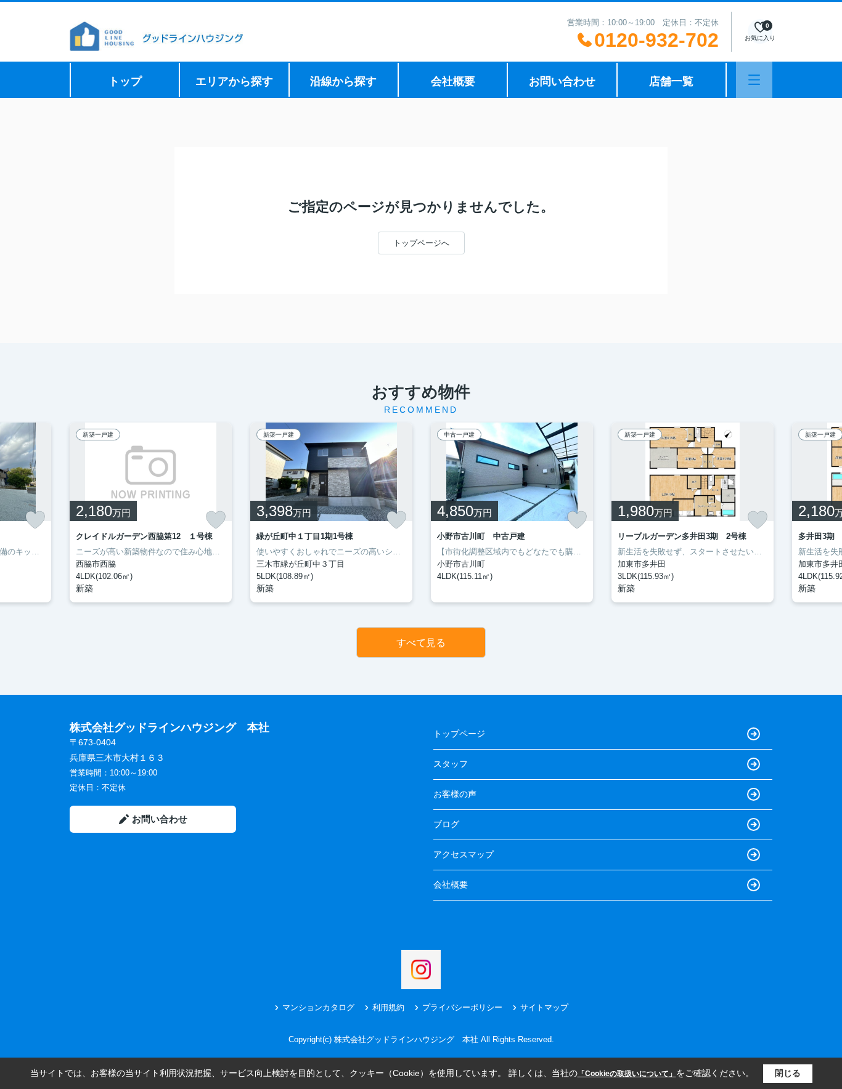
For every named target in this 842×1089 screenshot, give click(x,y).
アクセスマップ (463, 854)
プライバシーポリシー (462, 1007)
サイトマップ (544, 1007)
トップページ (459, 734)
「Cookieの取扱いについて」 (627, 1073)
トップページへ (421, 243)
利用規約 (388, 1007)
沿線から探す (343, 81)
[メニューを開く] (754, 80)
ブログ (446, 824)
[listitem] (150, 512)
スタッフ (450, 764)
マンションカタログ (318, 1007)
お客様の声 (454, 794)
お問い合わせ (562, 81)
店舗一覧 (671, 81)
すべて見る (421, 643)
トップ (125, 81)
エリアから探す (234, 81)
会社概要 (453, 81)
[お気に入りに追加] (35, 520)
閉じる (788, 1073)
